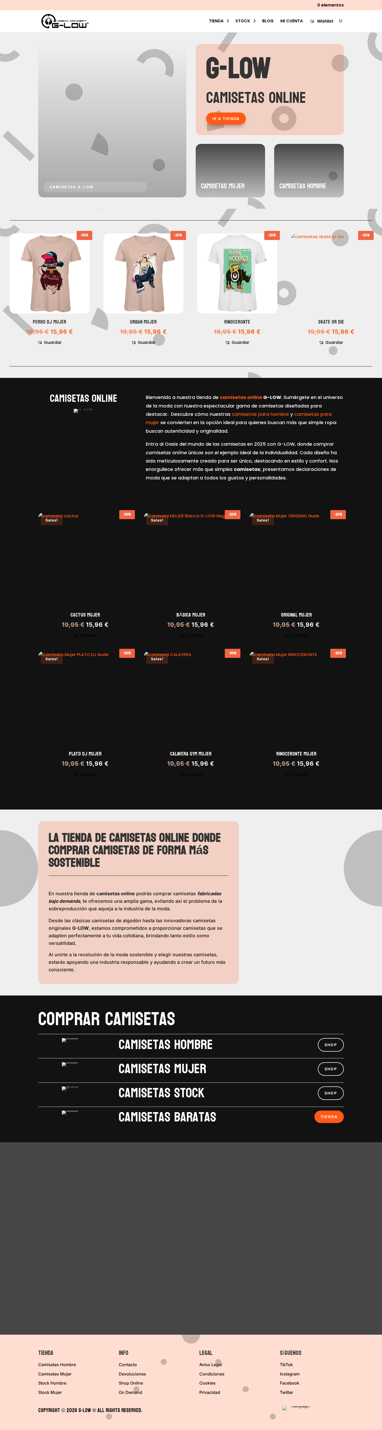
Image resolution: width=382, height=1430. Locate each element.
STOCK (242, 21)
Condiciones (212, 1373)
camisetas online (241, 397)
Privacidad (209, 1392)
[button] (49, 342)
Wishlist (324, 21)
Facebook (289, 1383)
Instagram (290, 1373)
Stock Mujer (50, 1392)
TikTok (286, 1364)
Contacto (128, 1364)
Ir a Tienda (226, 118)
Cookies (207, 1383)
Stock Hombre (52, 1383)
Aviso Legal (210, 1364)
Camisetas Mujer (54, 1373)
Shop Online (131, 1383)
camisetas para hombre (260, 414)
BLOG (268, 21)
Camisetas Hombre (57, 1364)
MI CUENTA (291, 21)
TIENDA (216, 21)
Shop (331, 1045)
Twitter (286, 1392)
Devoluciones (132, 1373)
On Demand (130, 1392)
